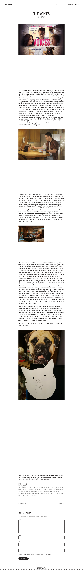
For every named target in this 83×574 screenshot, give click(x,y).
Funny (61, 487)
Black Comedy (41, 487)
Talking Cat (54, 493)
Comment (20, 519)
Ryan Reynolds (47, 94)
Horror (46, 489)
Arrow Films (32, 487)
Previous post (23, 504)
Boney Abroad (8, 4)
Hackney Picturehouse (36, 489)
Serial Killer (36, 493)
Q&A (54, 491)
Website (20, 548)
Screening (28, 493)
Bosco (48, 487)
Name (19, 535)
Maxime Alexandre (53, 214)
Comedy (53, 487)
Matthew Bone (22, 486)
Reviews (43, 17)
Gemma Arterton (57, 104)
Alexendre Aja (46, 216)
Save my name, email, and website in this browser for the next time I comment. (36, 554)
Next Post (61, 504)
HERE (26, 325)
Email (19, 541)
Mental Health (39, 491)
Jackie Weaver (53, 489)
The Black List (26, 495)
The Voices (34, 495)
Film (39, 17)
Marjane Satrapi (48, 202)
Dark (57, 487)
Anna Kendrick (47, 119)
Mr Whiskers (48, 491)
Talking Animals (45, 493)
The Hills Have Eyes (32, 217)
